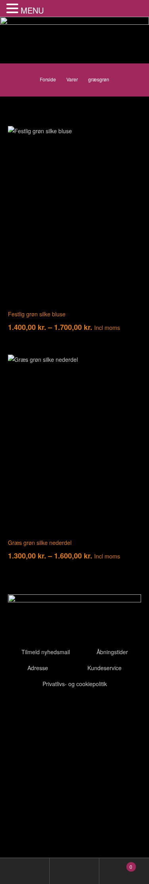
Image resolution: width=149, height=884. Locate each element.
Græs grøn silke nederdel (40, 543)
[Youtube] (39, 710)
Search (74, 871)
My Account (25, 871)
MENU (32, 10)
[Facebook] (18, 710)
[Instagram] (61, 710)
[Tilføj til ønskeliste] (129, 138)
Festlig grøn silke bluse (37, 314)
